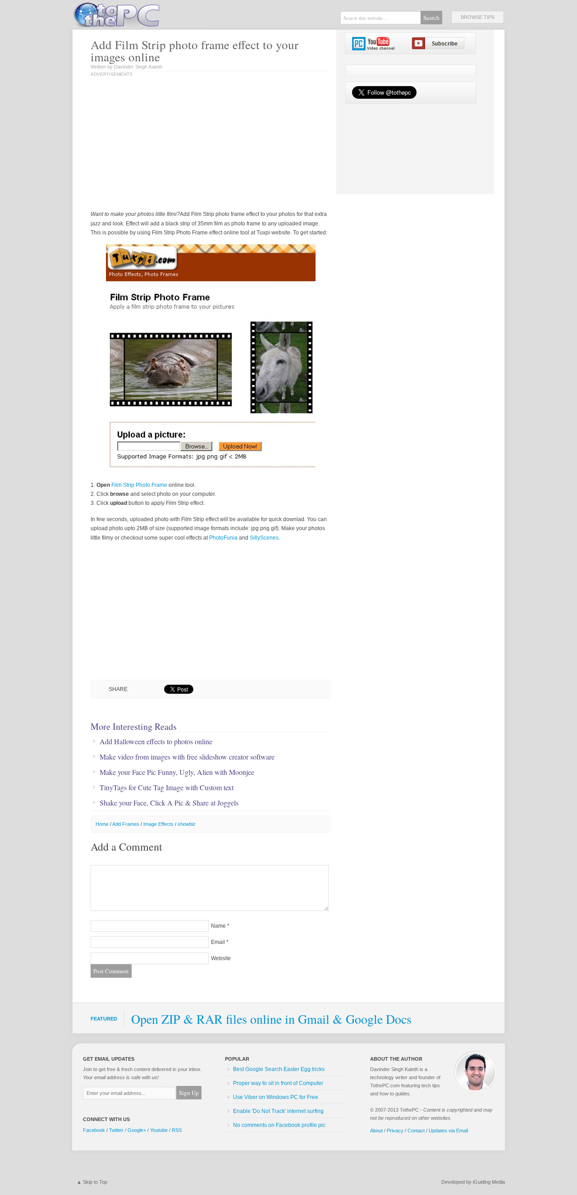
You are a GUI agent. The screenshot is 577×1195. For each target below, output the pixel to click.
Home (102, 824)
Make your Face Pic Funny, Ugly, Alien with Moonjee (177, 772)
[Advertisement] (184, 144)
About (376, 1130)
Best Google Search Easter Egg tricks (279, 1069)
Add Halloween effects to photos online (156, 741)
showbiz (187, 824)
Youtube (159, 1130)
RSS (177, 1130)
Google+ (137, 1130)
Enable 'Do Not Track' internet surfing (278, 1111)
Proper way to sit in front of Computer (278, 1083)
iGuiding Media (489, 1182)
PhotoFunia (223, 538)
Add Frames (125, 824)
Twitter (116, 1130)
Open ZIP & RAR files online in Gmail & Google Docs (271, 1018)
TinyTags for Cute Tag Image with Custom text (167, 787)
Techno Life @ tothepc (139, 13)
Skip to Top (95, 1182)
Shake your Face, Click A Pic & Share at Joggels (169, 803)
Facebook (94, 1130)
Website (221, 958)
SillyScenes (264, 538)
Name (218, 926)
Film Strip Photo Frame (139, 485)
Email (218, 942)
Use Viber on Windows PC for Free (275, 1097)
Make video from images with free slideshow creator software (187, 757)
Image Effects (158, 824)
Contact (416, 1130)
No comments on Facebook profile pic (279, 1125)
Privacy (395, 1130)
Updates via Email (448, 1130)
